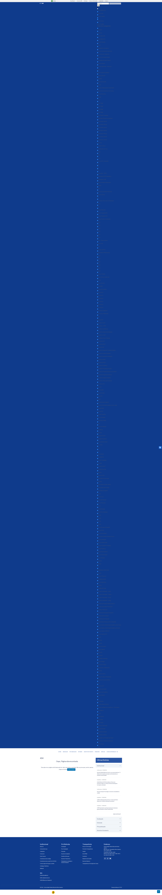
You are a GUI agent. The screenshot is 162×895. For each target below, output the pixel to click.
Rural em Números (86, 861)
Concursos (42, 853)
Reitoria (41, 846)
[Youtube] (42, 3)
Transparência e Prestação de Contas (90, 863)
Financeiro (97, 751)
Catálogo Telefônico (44, 866)
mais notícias (116, 814)
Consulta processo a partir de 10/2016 (48, 861)
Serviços (103, 751)
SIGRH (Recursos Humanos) (46, 880)
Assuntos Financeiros (65, 858)
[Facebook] (105, 858)
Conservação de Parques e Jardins (47, 863)
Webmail (42, 868)
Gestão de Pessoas (65, 856)
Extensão (80, 751)
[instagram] (41, 3)
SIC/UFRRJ (85, 853)
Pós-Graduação (73, 751)
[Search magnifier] (98, 5)
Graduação (65, 751)
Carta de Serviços (43, 848)
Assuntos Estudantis (88, 751)
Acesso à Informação (111, 751)
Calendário (42, 851)
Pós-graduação (101, 826)
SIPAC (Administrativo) (45, 877)
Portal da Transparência (88, 848)
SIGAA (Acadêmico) (44, 875)
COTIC (120, 887)
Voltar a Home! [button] (71, 769)
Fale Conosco (43, 856)
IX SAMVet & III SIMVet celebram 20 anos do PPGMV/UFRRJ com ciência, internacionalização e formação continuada (107, 783)
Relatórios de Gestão (87, 858)
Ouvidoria (85, 856)
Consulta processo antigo (45, 858)
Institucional (100, 765)
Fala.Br (84, 851)
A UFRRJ (59, 751)
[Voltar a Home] (47, 752)
